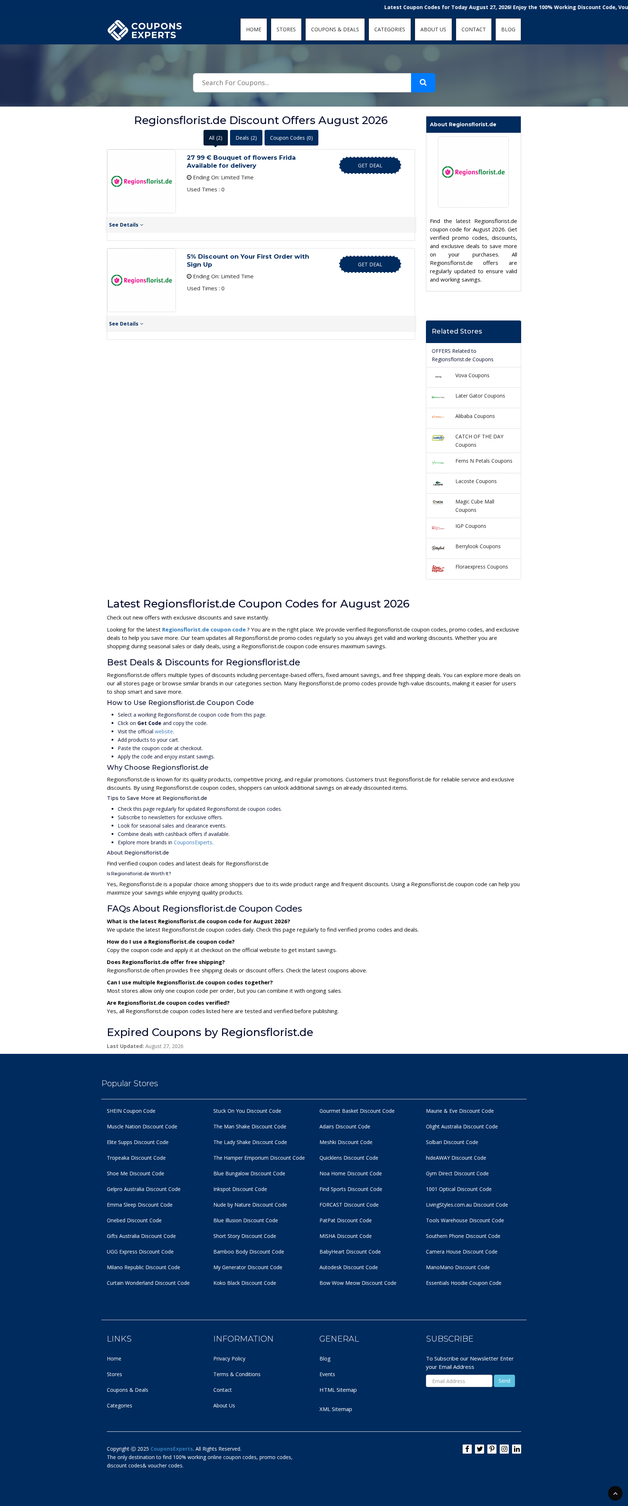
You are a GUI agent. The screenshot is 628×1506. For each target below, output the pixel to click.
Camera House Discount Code (462, 1251)
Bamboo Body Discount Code (248, 1251)
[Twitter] (479, 1449)
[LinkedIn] (516, 1449)
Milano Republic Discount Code (143, 1267)
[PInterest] (491, 1449)
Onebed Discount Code (134, 1220)
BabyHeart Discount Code (350, 1251)
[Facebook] (467, 1449)
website (164, 731)
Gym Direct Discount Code (457, 1173)
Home (114, 1358)
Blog (324, 1358)
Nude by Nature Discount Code (250, 1204)
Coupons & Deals (127, 1389)
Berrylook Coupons (478, 546)
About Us (224, 1405)
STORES (286, 29)
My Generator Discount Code (247, 1267)
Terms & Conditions (237, 1374)
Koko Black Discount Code (244, 1282)
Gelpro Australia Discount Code (144, 1189)
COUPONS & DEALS (335, 29)
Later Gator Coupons (480, 395)
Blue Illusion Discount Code (245, 1220)
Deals (246, 137)
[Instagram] (504, 1449)
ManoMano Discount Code (458, 1267)
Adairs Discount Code (344, 1126)
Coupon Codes (291, 137)
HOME (253, 29)
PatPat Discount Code (345, 1220)
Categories (119, 1405)
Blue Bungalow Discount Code (249, 1173)
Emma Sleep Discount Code (140, 1204)
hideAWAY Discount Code (456, 1157)
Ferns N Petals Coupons (483, 460)
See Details (124, 224)
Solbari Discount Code (452, 1142)
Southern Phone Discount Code (463, 1235)
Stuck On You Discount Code (247, 1110)
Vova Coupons (472, 375)
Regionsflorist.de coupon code (204, 629)
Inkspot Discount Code (240, 1189)
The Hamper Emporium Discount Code (259, 1157)
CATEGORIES (389, 29)
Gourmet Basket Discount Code (357, 1110)
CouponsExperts (193, 842)
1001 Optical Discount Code (459, 1189)
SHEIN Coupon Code (131, 1110)
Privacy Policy (229, 1358)
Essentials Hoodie (447, 1282)
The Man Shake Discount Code (249, 1126)
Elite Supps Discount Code (138, 1142)
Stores (114, 1374)
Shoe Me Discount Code (135, 1173)
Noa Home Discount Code (350, 1173)
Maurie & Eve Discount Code (460, 1110)
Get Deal (370, 165)
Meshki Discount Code (346, 1142)
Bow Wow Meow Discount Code (357, 1282)
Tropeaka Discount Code (136, 1157)
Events (327, 1374)
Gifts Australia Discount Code (141, 1235)
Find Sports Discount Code (350, 1189)
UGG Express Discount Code (140, 1251)
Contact (222, 1389)
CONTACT (474, 29)
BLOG (508, 29)
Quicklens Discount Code (348, 1157)
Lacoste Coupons (476, 481)
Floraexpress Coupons (481, 566)
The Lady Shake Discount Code (250, 1142)
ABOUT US (433, 29)
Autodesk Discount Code (348, 1267)
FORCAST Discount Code (349, 1204)
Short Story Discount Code (244, 1235)
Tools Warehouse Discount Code (465, 1220)
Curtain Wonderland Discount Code (148, 1282)
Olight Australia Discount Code (462, 1126)
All (215, 137)
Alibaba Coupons (475, 416)
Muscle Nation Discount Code (142, 1126)
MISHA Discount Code (345, 1235)
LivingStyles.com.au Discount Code (467, 1204)
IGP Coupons (470, 525)
